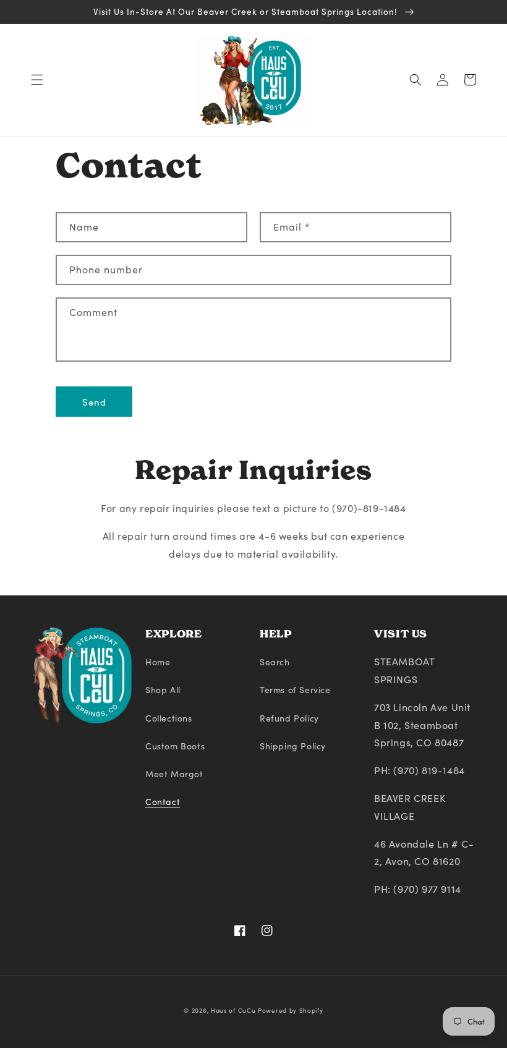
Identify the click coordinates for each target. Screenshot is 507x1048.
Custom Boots (175, 746)
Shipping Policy (293, 746)
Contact (162, 801)
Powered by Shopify (290, 1010)
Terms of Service (295, 690)
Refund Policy (289, 718)
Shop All (163, 690)
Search (275, 662)
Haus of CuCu (233, 1010)
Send (94, 402)
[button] (37, 79)
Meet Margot (174, 774)
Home (157, 662)
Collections (168, 718)
